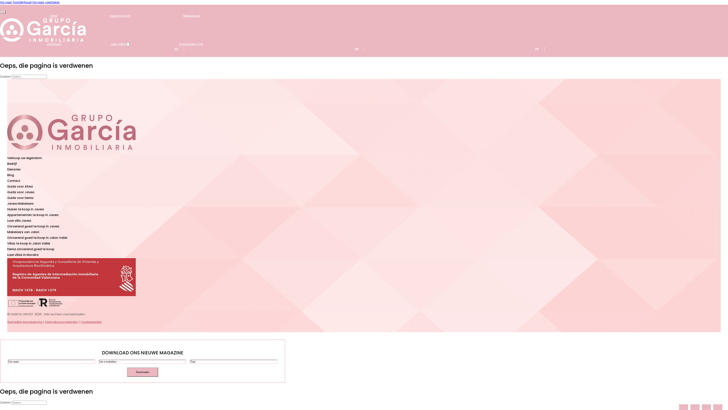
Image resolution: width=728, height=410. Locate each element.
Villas (53, 16)
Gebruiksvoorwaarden (61, 322)
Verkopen (54, 44)
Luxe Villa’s (118, 44)
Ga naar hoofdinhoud (15, 2)
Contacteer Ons (191, 44)
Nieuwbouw (191, 16)
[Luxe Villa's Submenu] (127, 44)
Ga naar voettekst (46, 2)
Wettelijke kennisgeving (24, 322)
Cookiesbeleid (91, 322)
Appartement (120, 16)
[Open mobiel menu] (3, 11)
